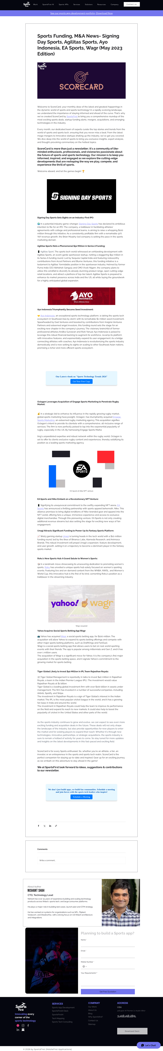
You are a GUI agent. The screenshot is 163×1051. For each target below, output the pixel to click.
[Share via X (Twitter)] (44, 826)
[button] (48, 4)
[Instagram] (23, 1025)
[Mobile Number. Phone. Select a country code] (84, 966)
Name (84, 940)
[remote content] (81, 378)
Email (83, 951)
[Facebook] (28, 1025)
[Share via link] (56, 826)
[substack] (23, 1029)
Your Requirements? (89, 973)
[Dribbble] (18, 1025)
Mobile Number (87, 962)
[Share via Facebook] (38, 826)
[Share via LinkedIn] (50, 826)
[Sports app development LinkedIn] (18, 1029)
